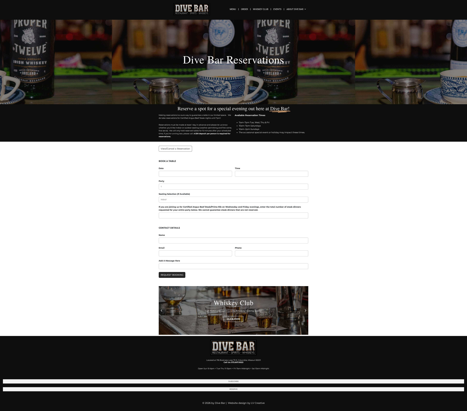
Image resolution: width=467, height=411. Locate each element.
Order (244, 9)
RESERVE (233, 389)
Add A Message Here (169, 261)
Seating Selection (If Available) (174, 194)
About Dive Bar (295, 9)
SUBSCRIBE (233, 381)
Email (162, 248)
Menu (233, 9)
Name (162, 235)
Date (161, 168)
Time (237, 168)
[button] (161, 310)
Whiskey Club (260, 9)
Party (161, 181)
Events (277, 9)
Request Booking (172, 275)
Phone (238, 248)
